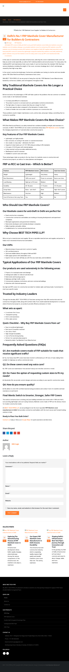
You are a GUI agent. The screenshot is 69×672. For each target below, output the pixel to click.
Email (18, 433)
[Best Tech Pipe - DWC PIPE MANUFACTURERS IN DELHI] (6, 10)
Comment (9, 466)
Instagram (7, 653)
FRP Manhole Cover (9, 616)
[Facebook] (47, 1)
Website (8, 501)
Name (7, 486)
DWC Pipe (7, 627)
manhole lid (59, 51)
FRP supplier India (47, 49)
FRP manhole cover (53, 47)
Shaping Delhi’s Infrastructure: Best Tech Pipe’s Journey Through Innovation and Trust (58, 541)
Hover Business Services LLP (52, 665)
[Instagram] (50, 1)
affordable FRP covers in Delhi (13, 45)
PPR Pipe (6, 613)
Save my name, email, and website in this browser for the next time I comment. (33, 508)
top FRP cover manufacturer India (50, 53)
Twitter (7, 433)
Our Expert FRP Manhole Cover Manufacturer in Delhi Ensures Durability (36, 540)
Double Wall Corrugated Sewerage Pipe (14, 620)
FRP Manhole (18, 43)
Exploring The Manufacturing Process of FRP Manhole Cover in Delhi (14, 540)
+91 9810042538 (39, 1)
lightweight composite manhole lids (34, 51)
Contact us (7, 604)
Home (5, 597)
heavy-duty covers (58, 49)
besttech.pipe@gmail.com (25, 1)
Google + (15, 433)
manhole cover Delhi (49, 51)
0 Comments (8, 55)
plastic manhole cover (9, 53)
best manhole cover (54, 45)
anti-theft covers (26, 45)
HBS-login (9, 43)
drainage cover (22, 47)
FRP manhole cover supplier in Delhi (32, 49)
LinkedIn (11, 433)
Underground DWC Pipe (10, 623)
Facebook (4, 433)
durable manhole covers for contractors (37, 47)
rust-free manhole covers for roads (24, 53)
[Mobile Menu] (64, 9)
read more (11, 565)
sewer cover (37, 53)
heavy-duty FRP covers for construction (13, 51)
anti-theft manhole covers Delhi (39, 45)
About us (6, 601)
